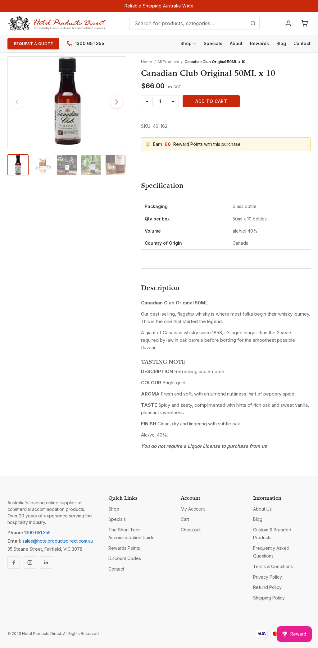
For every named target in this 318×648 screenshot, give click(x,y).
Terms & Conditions (273, 566)
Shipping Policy (269, 597)
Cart (185, 519)
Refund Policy (267, 587)
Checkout (191, 529)
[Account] (288, 23)
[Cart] (304, 23)
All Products (168, 61)
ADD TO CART (211, 101)
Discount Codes (124, 558)
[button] (116, 102)
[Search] (253, 23)
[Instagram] (30, 562)
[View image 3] (67, 165)
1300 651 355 (89, 43)
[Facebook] (13, 562)
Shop (186, 43)
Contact (302, 43)
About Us (262, 508)
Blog (281, 43)
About (236, 43)
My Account (193, 508)
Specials (213, 43)
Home (146, 61)
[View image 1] (18, 165)
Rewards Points (124, 548)
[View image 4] (91, 165)
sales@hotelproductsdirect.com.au (57, 541)
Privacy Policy (267, 577)
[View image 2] (42, 165)
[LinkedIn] (46, 562)
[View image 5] (115, 165)
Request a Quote (33, 43)
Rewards (259, 43)
